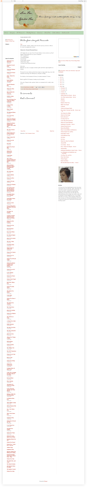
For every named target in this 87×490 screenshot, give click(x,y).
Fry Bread (63, 100)
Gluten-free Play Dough (65, 115)
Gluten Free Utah (10, 459)
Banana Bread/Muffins (65, 128)
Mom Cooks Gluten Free (11, 414)
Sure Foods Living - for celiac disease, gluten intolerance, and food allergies (11, 189)
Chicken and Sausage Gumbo (66, 108)
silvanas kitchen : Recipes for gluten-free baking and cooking (11, 166)
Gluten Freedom (10, 344)
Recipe (30, 89)
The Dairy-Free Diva (11, 327)
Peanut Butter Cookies (65, 133)
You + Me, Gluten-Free (11, 409)
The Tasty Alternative (11, 330)
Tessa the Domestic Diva (11, 85)
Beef (24, 89)
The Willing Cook (10, 348)
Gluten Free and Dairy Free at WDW (11, 436)
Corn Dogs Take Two (65, 118)
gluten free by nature (11, 238)
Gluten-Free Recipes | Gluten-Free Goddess (11, 119)
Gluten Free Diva (10, 178)
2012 (61, 82)
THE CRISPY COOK (11, 402)
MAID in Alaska (10, 96)
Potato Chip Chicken (65, 157)
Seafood (33, 89)
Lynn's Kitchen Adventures (10, 80)
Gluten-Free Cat (10, 255)
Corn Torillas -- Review (65, 144)
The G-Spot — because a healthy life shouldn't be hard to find (11, 160)
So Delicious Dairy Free (10, 399)
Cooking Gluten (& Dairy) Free (11, 368)
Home (6, 33)
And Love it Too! (10, 202)
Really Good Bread (64, 160)
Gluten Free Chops (11, 432)
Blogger (45, 481)
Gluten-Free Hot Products (10, 221)
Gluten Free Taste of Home (11, 299)
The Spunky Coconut (11, 469)
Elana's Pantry (10, 109)
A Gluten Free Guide (11, 321)
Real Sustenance (10, 228)
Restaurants (65, 33)
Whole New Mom (10, 88)
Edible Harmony (10, 324)
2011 (61, 84)
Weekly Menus (31, 33)
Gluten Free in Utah (11, 354)
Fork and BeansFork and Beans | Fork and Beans (11, 207)
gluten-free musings (11, 310)
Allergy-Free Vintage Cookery (11, 337)
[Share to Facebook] (42, 87)
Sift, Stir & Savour (11, 129)
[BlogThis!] (40, 87)
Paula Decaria (27, 87)
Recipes (12, 33)
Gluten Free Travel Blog (11, 147)
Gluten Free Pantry (11, 276)
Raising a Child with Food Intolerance (11, 394)
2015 (61, 77)
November (63, 90)
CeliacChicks (9, 155)
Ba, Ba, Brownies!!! (65, 116)
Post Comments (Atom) (30, 133)
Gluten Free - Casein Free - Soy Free (11, 445)
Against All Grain (10, 181)
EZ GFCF (9, 143)
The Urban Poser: (10, 307)
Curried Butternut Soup (65, 135)
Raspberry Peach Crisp (65, 102)
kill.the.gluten (10, 341)
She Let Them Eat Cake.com (10, 92)
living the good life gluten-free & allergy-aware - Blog (11, 455)
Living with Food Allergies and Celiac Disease (11, 390)
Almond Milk (63, 142)
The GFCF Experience (11, 351)
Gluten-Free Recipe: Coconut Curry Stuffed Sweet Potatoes (11, 264)
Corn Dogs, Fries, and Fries (66, 155)
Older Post (52, 131)
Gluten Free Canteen (11, 252)
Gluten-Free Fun (10, 225)
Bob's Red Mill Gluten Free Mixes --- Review (69, 162)
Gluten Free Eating (11, 360)
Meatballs (63, 99)
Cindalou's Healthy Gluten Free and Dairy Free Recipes (11, 217)
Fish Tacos (63, 139)
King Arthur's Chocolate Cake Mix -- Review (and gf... (70, 110)
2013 (61, 81)
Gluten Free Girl (10, 140)
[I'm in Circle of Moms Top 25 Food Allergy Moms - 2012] (70, 62)
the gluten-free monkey (10, 429)
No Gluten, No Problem (10, 212)
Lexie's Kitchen (10, 272)
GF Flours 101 (20, 33)
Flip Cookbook (10, 381)
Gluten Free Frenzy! (11, 72)
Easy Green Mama (10, 232)
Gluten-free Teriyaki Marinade (67, 122)
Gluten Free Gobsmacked (9, 364)
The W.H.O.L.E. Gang (10, 317)
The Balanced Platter (11, 112)
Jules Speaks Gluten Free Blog (11, 466)
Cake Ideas (56, 33)
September (63, 93)
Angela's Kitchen (10, 175)
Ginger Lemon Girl (11, 137)
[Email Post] (36, 87)
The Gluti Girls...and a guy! (11, 461)
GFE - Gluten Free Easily (11, 76)
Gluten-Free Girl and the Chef (11, 421)
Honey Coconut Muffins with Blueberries (69, 129)
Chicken (27, 89)
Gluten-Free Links (10, 471)
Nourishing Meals (10, 244)
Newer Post (23, 131)
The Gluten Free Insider (10, 291)
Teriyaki (36, 89)
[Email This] (38, 87)
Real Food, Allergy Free (11, 283)
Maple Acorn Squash (65, 104)
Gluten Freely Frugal (11, 279)
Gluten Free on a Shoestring (10, 61)
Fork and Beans (10, 378)
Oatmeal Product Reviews (66, 126)
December (63, 88)
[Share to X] (41, 87)
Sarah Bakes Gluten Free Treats (11, 199)
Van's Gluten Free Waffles (66, 113)
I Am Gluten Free (10, 425)
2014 (61, 79)
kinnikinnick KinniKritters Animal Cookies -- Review (71, 150)
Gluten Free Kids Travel (10, 287)
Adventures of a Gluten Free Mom (10, 385)
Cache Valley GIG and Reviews (67, 120)
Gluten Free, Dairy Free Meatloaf (67, 141)
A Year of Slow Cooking (10, 105)
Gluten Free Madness (11, 313)
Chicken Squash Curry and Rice (67, 131)
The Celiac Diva (10, 171)
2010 (61, 86)
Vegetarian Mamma (11, 69)
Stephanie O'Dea (10, 417)
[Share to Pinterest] (43, 87)
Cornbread (63, 106)
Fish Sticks (63, 137)
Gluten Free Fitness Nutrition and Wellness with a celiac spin (11, 124)
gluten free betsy (10, 334)
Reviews (40, 33)
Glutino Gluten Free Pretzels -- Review (68, 95)
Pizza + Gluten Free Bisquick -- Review (68, 146)
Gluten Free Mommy (11, 184)
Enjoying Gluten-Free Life (11, 439)
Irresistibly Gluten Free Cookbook (10, 194)
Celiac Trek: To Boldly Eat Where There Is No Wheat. (11, 373)
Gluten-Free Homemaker (9, 151)
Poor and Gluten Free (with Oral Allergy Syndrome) (11, 100)
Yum (21, 44)
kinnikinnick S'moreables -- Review (68, 124)
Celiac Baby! (9, 295)
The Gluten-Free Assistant (10, 303)
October (62, 91)
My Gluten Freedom (11, 464)
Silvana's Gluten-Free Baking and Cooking (11, 452)
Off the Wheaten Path (11, 406)
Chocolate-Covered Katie (11, 65)
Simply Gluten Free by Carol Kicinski (11, 133)
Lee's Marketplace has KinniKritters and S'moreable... (68, 152)
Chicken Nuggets (64, 158)
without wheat (10, 447)
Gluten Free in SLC (11, 269)
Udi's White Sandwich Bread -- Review (68, 97)
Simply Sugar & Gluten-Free (10, 248)
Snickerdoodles (64, 148)
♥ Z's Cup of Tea (10, 115)
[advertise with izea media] (76, 57)
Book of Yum (9, 357)
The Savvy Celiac (10, 241)
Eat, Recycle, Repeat (11, 235)
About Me (47, 33)
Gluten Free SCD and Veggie (11, 259)
